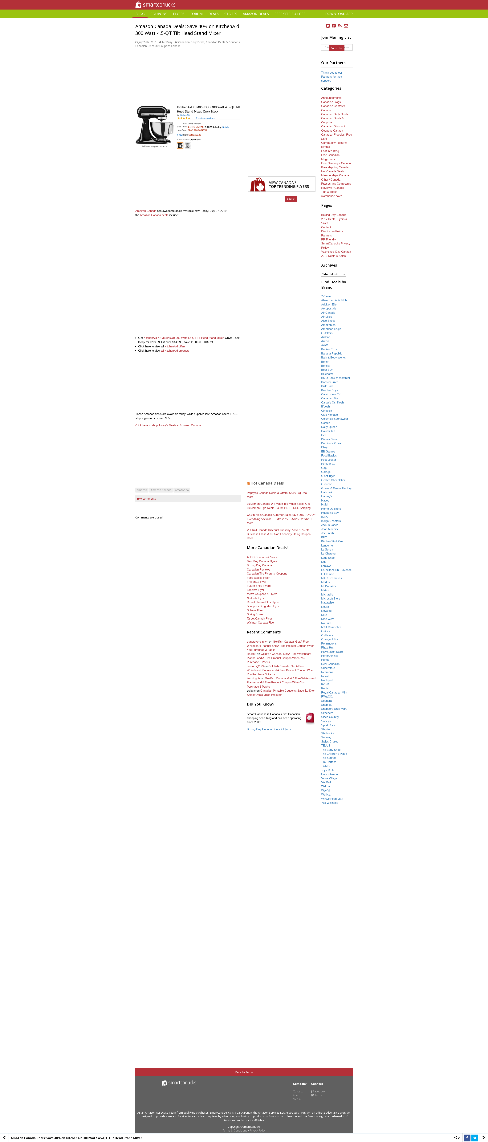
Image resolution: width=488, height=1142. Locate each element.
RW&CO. (327, 696)
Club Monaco (329, 414)
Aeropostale (328, 308)
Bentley (326, 365)
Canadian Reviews (258, 569)
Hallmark (326, 492)
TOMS (325, 765)
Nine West (327, 618)
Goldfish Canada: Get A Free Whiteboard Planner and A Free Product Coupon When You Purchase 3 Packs (280, 645)
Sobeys (326, 721)
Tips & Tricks (329, 191)
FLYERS (179, 13)
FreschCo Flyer (256, 581)
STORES (230, 13)
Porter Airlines (330, 655)
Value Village (329, 778)
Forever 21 (328, 463)
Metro (324, 590)
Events (325, 146)
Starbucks (327, 733)
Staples (326, 729)
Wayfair (326, 790)
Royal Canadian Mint (334, 692)
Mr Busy (167, 42)
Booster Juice (329, 382)
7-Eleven (326, 296)
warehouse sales (331, 196)
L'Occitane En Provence (336, 569)
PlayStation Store (332, 651)
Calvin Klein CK (331, 394)
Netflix (325, 606)
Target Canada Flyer (259, 618)
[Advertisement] (244, 19)
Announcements (331, 97)
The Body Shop (330, 749)
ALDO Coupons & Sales (262, 557)
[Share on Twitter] (474, 1138)
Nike (324, 614)
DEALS (213, 13)
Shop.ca (326, 704)
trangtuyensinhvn (257, 641)
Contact (326, 227)
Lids (323, 561)
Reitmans (327, 672)
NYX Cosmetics (331, 627)
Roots (325, 688)
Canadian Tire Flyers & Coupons (267, 573)
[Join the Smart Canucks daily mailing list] (346, 25)
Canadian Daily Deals (191, 42)
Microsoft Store (330, 598)
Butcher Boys (329, 390)
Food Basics (329, 455)
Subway (326, 737)
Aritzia (325, 341)
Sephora (326, 700)
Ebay (324, 447)
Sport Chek (328, 725)
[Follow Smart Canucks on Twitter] (328, 25)
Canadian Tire (329, 398)
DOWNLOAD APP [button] (339, 13)
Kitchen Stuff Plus (332, 541)
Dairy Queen (329, 426)
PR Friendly (328, 239)
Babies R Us (329, 349)
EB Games (328, 451)
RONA (325, 684)
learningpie (253, 678)
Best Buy (327, 369)
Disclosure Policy (332, 231)
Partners (326, 235)
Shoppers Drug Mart (334, 708)
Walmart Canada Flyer (261, 622)
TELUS (325, 745)
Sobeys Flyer (255, 610)
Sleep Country (330, 716)
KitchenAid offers (175, 346)
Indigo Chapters (331, 520)
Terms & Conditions (235, 1130)
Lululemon (327, 574)
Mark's (325, 582)
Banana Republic (331, 353)
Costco (325, 422)
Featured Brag (330, 151)
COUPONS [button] (158, 13)
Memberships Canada (335, 175)
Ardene (325, 337)
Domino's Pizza (331, 443)
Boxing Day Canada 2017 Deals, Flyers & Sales (334, 219)
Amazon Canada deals (154, 215)
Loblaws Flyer (255, 589)
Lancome (327, 545)
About (296, 1095)
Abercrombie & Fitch (334, 300)
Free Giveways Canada (336, 163)
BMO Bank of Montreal (335, 377)
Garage (326, 471)
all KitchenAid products (175, 350)
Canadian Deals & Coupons (223, 42)
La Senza (327, 549)
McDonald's (328, 586)
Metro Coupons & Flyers (262, 594)
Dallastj (251, 653)
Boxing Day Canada (259, 565)
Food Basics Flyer (258, 577)
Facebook (318, 1091)
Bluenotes (327, 373)
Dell (323, 435)
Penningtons (329, 643)
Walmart (326, 786)
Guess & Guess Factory (336, 488)
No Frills (326, 623)
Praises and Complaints (336, 183)
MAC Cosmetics (331, 578)
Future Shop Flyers (259, 585)
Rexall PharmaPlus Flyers (263, 602)
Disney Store (329, 439)
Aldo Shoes (328, 320)
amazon (142, 490)
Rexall (325, 676)
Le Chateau (328, 553)
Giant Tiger (328, 475)
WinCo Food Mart (332, 798)
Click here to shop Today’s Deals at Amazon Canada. (168, 425)
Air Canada (328, 312)
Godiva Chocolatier (333, 480)
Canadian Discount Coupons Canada (158, 46)
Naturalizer (328, 602)
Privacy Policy (257, 1130)
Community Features (334, 142)
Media (297, 1099)
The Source (328, 757)
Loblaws (326, 565)
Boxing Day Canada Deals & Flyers (269, 729)
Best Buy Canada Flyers (262, 561)
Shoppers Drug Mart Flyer (263, 606)
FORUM (196, 13)
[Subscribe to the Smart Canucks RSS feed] (340, 25)
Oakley (325, 631)
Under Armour (330, 774)
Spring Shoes (255, 614)
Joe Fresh (327, 533)
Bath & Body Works (333, 357)
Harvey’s (326, 496)
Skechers (327, 712)
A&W (324, 345)
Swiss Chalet (329, 741)
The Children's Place (334, 753)
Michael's (327, 594)
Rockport (327, 680)
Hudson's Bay (330, 512)
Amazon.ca (182, 490)
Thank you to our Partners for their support (331, 76)
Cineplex (326, 410)
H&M (324, 504)
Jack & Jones (329, 524)
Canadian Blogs (331, 102)
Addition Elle (328, 304)
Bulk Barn (327, 386)
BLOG (140, 13)
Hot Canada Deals (267, 483)
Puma (325, 659)
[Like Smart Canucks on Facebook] (334, 25)
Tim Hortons (328, 761)
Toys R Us (327, 770)
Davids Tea (328, 431)
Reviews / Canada (332, 187)
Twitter (318, 1095)
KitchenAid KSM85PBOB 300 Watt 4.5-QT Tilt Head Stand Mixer (183, 337)
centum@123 (255, 666)
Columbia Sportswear (334, 418)
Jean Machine (330, 529)
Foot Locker (328, 459)
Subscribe (337, 48)
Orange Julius (330, 639)
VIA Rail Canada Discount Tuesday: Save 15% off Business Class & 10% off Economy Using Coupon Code (279, 534)
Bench (325, 361)
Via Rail (326, 782)
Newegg (326, 610)
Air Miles (326, 316)
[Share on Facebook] (467, 1138)
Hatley (325, 500)
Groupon (326, 484)
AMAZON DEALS (256, 13)
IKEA (324, 516)
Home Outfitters (331, 508)
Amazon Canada (145, 210)
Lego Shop (328, 557)
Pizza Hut (327, 647)
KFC (324, 537)
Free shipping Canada (334, 167)
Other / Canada (330, 179)
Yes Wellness (329, 802)
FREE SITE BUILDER (290, 13)
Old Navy (327, 635)
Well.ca (325, 794)
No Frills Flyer (255, 598)
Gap (324, 467)
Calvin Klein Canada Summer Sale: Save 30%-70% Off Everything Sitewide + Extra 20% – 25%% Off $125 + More (281, 519)
